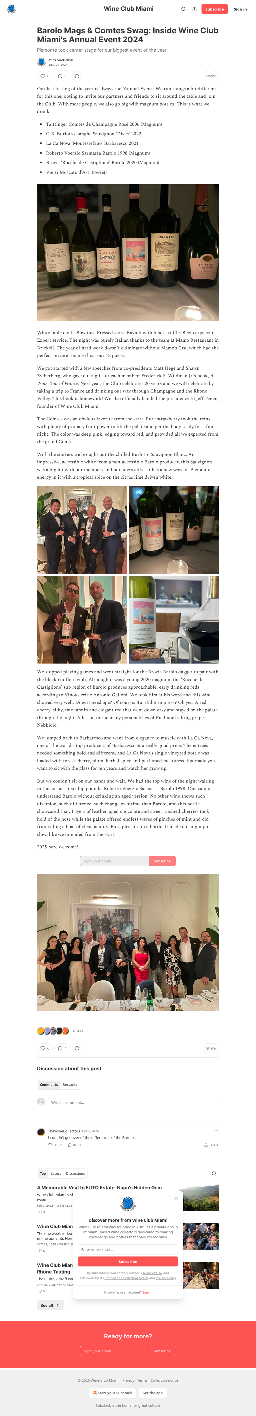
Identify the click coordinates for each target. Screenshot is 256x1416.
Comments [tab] (49, 1084)
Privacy (128, 1380)
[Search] (183, 9)
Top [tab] (43, 1173)
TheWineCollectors (64, 1130)
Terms (142, 1380)
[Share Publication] (195, 9)
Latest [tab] (56, 1173)
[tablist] (58, 1085)
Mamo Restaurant (194, 340)
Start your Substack (115, 1392)
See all (47, 1305)
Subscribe (215, 9)
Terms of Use (152, 1273)
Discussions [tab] (75, 1173)
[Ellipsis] (216, 1131)
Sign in (240, 9)
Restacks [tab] (70, 1084)
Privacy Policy (166, 1278)
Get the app (152, 1392)
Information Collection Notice (126, 1278)
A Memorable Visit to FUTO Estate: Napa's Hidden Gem (99, 1188)
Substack (103, 1405)
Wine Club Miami (61, 59)
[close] (176, 1198)
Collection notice (164, 1380)
